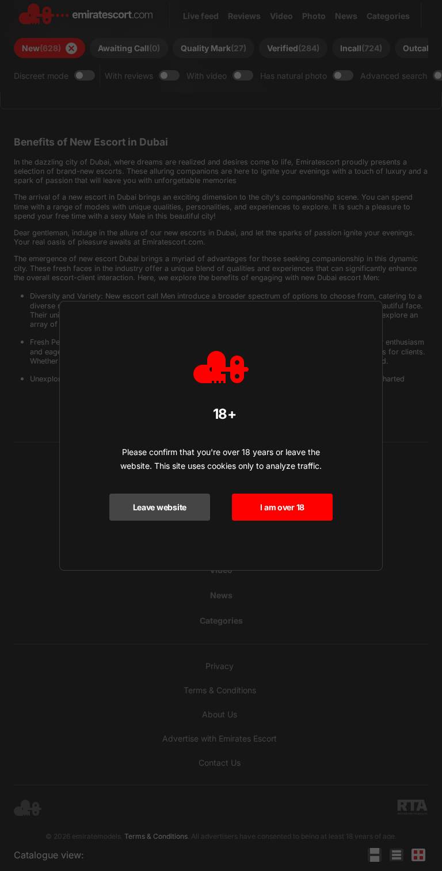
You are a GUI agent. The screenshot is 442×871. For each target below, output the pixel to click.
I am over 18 (282, 507)
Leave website (159, 507)
